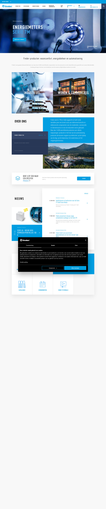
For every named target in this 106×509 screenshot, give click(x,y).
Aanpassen (52, 268)
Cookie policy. (24, 262)
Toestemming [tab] (29, 245)
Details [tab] (53, 245)
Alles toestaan (75, 268)
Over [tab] (76, 245)
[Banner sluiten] (85, 240)
